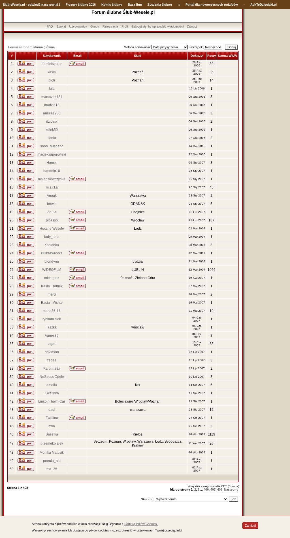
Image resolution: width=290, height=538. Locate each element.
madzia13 (51, 105)
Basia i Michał (52, 303)
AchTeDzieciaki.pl (263, 4)
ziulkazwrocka (52, 253)
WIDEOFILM (51, 270)
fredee (52, 360)
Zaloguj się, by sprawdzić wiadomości (158, 26)
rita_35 (51, 469)
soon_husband (51, 146)
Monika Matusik (52, 453)
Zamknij (250, 525)
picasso (52, 220)
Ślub (6, 4)
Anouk (52, 196)
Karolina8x (51, 368)
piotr (51, 80)
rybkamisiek (51, 319)
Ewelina (52, 418)
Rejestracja (110, 26)
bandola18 (51, 171)
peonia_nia (52, 461)
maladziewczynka (51, 179)
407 (213, 489)
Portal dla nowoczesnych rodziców (211, 4)
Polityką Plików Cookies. (141, 524)
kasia (52, 72)
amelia (51, 385)
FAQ (50, 26)
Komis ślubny (111, 4)
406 (206, 489)
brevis (51, 204)
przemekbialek (51, 443)
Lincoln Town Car (51, 401)
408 (219, 489)
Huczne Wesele (52, 229)
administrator (52, 64)
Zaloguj (192, 26)
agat (51, 344)
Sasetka (52, 434)
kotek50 (52, 130)
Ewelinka (52, 393)
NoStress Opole (52, 377)
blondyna (51, 261)
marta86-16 (52, 311)
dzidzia (51, 121)
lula (52, 89)
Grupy (94, 26)
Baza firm (135, 4)
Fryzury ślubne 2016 (81, 4)
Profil (124, 26)
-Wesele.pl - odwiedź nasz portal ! (35, 4)
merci (52, 294)
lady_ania (51, 237)
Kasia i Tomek (52, 286)
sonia (52, 138)
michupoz (51, 278)
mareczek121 (51, 97)
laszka (52, 327)
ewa (51, 426)
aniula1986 (52, 113)
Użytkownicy (78, 26)
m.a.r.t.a (52, 187)
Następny (231, 489)
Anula (51, 212)
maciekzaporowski (51, 154)
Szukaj (61, 26)
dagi (51, 410)
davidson (52, 352)
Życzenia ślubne (160, 4)
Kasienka (51, 245)
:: (179, 4)
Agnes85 (52, 336)
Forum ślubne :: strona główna (31, 47)
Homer (51, 163)
